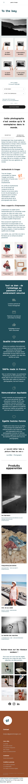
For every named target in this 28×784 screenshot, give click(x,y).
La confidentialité (7, 766)
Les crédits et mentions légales (10, 768)
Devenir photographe (8, 758)
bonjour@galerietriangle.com (12, 734)
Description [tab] (8, 135)
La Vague (15, 82)
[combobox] (14, 89)
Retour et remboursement (9, 751)
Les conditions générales (9, 764)
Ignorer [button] (9, 782)
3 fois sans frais (18, 780)
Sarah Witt (17, 84)
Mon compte (6, 749)
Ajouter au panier (14, 106)
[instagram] (14, 703)
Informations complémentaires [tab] (20, 136)
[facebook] (9, 703)
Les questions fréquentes (9, 747)
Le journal (5, 743)
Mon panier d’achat (7, 745)
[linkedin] (18, 703)
